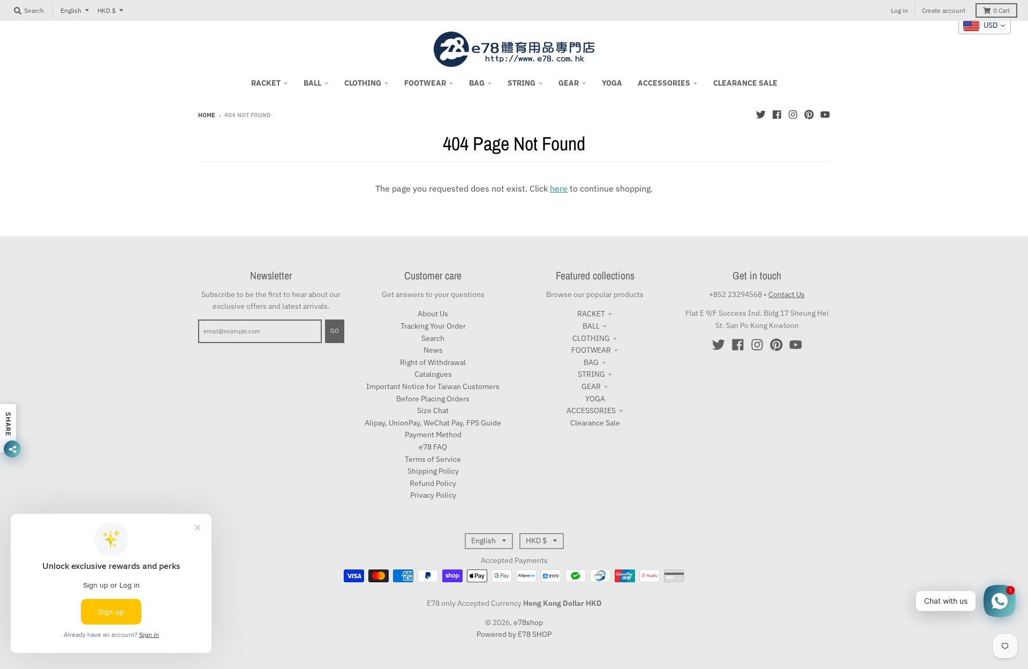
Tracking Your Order (433, 326)
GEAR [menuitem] (568, 83)
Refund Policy (433, 483)
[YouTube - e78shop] (825, 114)
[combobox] (984, 25)
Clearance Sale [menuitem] (745, 83)
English (71, 10)
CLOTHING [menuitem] (362, 83)
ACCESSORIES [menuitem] (664, 83)
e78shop (528, 622)
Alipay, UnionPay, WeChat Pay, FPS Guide (433, 423)
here (559, 188)
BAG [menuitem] (477, 83)
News (433, 350)
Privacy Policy (433, 495)
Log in (899, 10)
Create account (943, 10)
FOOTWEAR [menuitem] (425, 83)
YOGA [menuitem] (612, 83)
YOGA (595, 399)
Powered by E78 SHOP (514, 634)
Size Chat (433, 410)
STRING (591, 374)
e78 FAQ (433, 447)
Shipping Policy (433, 471)
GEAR (591, 386)
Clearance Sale (595, 423)
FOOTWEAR (591, 350)
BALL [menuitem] (312, 83)
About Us (433, 313)
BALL (591, 326)
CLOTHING (591, 338)
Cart (1001, 10)
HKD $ (106, 10)
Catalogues (433, 374)
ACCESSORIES (591, 410)
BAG (591, 362)
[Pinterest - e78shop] (809, 114)
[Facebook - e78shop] (777, 114)
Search (432, 338)
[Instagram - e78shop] (793, 114)
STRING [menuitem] (521, 83)
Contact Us (786, 294)
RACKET (591, 313)
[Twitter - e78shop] (761, 114)
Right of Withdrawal (433, 362)
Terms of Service (433, 459)
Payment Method (433, 434)
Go (334, 330)
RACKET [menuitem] (266, 83)
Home (206, 115)
